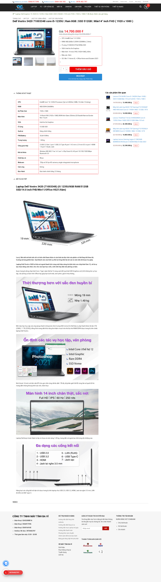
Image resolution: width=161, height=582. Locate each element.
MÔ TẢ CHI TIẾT (21, 179)
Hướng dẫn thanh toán (65, 530)
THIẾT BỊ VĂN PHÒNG (101, 7)
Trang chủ (17, 18)
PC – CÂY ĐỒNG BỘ (47, 7)
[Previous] (16, 41)
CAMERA (68, 7)
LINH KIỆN (78, 7)
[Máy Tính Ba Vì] (20, 7)
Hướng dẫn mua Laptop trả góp (68, 527)
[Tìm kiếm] (140, 7)
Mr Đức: (79, 2)
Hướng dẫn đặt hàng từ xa (66, 525)
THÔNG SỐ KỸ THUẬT (23, 93)
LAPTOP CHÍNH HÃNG (38, 18)
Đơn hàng (138, 1)
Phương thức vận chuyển (66, 533)
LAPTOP (34, 7)
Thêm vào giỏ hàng (83, 70)
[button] (146, 7)
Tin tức (131, 1)
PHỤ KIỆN (88, 7)
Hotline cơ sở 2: (54, 2)
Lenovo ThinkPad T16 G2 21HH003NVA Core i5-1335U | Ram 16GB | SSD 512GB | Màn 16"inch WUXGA (129, 120)
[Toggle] (14, 93)
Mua (136, 103)
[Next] (52, 41)
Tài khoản (145, 1)
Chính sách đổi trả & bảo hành (67, 536)
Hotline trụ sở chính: (26, 2)
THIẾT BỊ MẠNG (117, 7)
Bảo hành (115, 1)
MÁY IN (59, 7)
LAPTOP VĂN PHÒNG (55, 18)
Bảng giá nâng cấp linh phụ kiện (68, 538)
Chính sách (123, 1)
